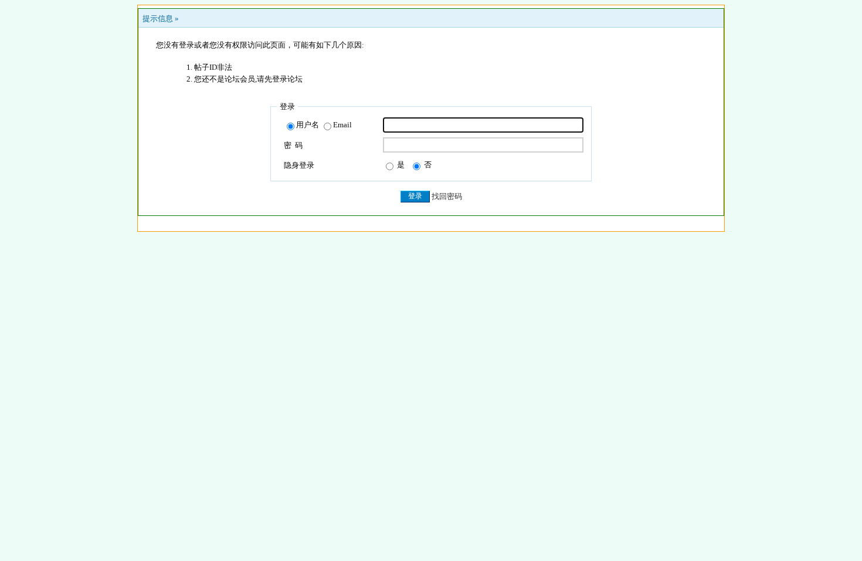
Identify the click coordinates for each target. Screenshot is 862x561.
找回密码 (447, 196)
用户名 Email (324, 124)
